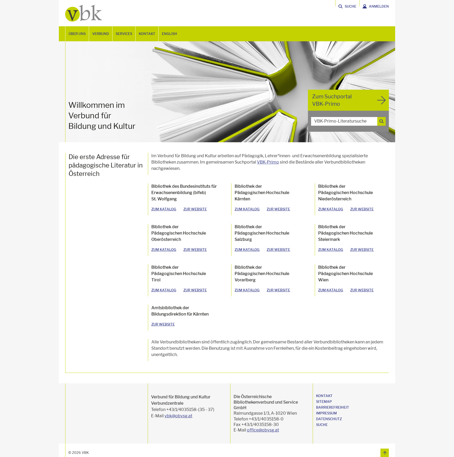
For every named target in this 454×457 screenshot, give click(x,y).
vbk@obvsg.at (178, 415)
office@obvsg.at (263, 430)
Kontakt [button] (147, 34)
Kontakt (324, 396)
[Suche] (381, 121)
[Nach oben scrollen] (384, 453)
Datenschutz (329, 419)
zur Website (195, 209)
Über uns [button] (77, 34)
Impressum (326, 413)
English (169, 34)
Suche (322, 425)
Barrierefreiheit (332, 407)
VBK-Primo (268, 162)
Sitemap (324, 401)
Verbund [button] (100, 34)
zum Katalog (163, 209)
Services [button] (124, 34)
